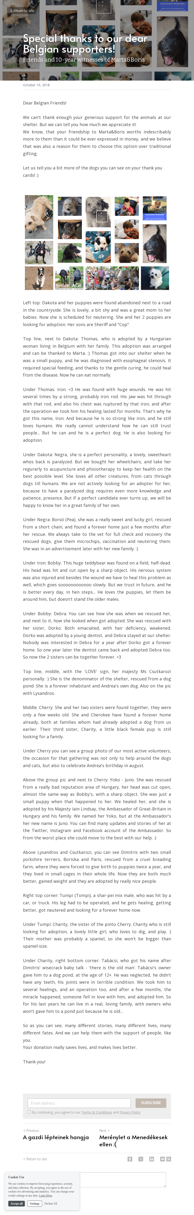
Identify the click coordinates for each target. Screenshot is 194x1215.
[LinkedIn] (151, 1159)
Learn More (45, 1195)
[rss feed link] (168, 1159)
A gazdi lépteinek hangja (56, 1137)
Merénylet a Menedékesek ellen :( (133, 1140)
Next (102, 1130)
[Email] (162, 1159)
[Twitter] (140, 1159)
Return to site (23, 10)
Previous (32, 1130)
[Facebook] (130, 1159)
